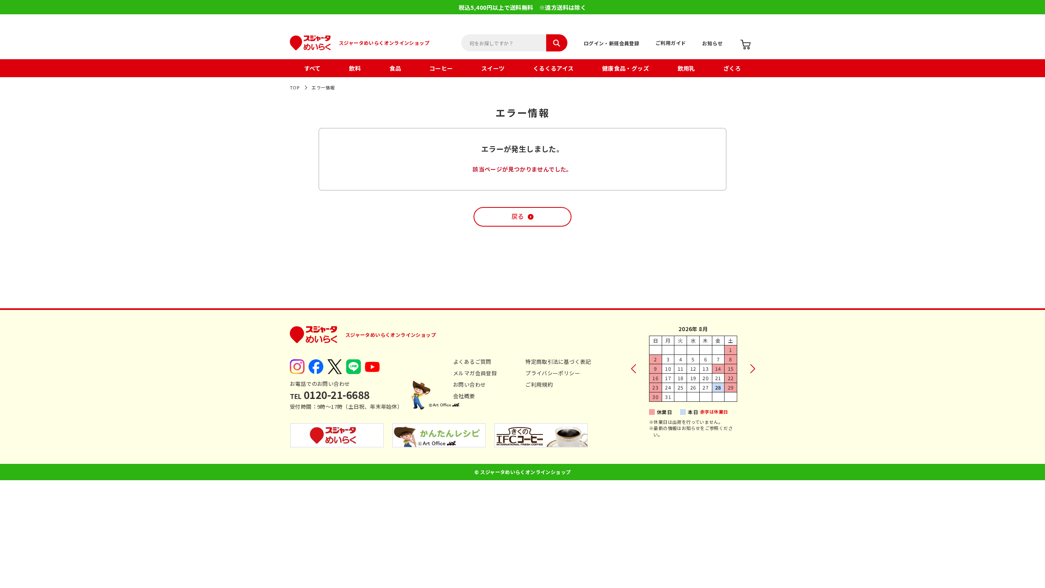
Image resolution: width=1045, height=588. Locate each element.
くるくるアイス (553, 68)
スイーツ (493, 68)
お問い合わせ (469, 384)
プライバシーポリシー (552, 373)
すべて (312, 68)
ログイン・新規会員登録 (611, 43)
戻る (517, 217)
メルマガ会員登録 (475, 373)
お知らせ (712, 43)
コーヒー (441, 68)
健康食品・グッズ (625, 68)
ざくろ (732, 68)
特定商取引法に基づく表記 (558, 361)
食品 (395, 68)
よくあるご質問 (472, 361)
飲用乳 (686, 68)
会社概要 (464, 396)
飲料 (355, 68)
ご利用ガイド (671, 42)
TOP (294, 87)
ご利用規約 (539, 384)
